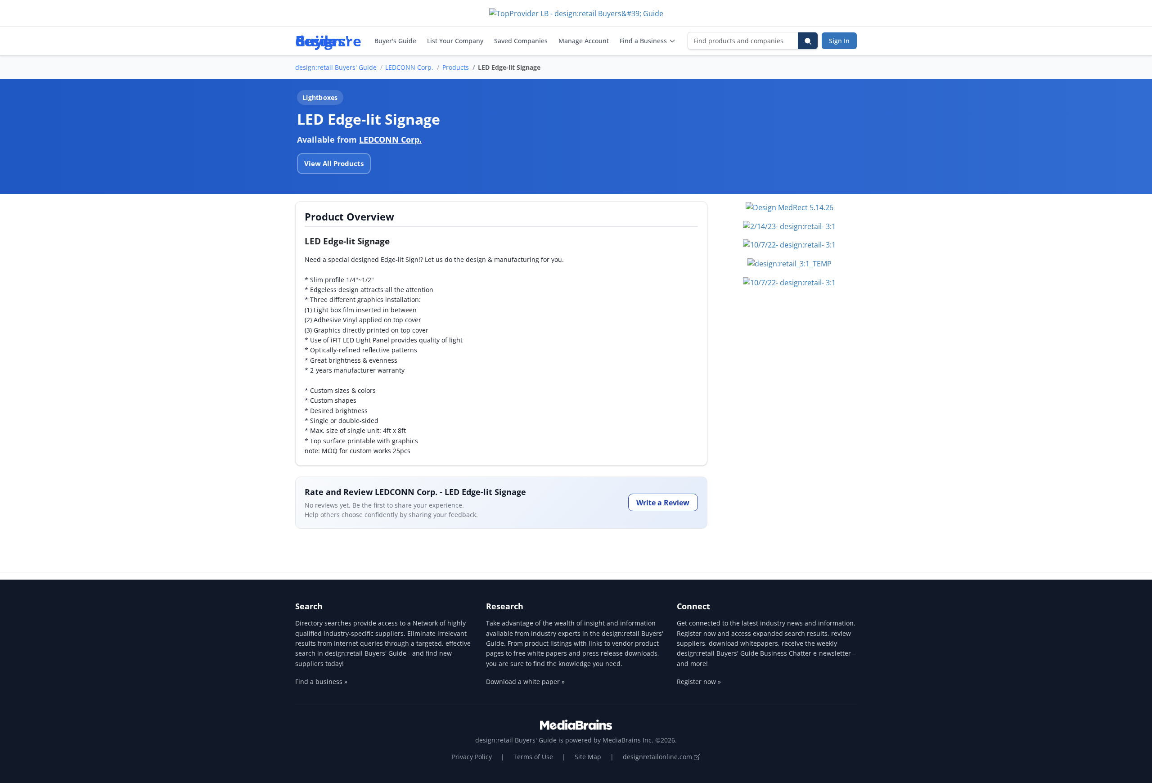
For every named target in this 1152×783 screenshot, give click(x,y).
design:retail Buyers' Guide (336, 67)
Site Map (588, 756)
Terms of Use (533, 756)
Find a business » (321, 681)
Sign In (839, 40)
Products (455, 67)
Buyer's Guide (395, 40)
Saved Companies (521, 40)
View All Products (334, 163)
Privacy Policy (472, 756)
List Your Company (455, 40)
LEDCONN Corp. (409, 67)
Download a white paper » (525, 681)
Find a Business (643, 40)
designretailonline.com (658, 756)
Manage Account (583, 40)
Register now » (699, 681)
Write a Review (662, 503)
